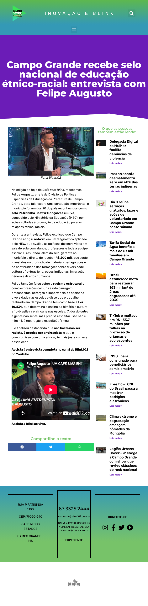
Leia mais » (115, 163)
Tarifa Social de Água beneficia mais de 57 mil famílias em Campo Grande (122, 251)
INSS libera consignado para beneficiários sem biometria (123, 362)
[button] (131, 13)
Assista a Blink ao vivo (28, 424)
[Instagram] (105, 528)
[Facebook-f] (113, 528)
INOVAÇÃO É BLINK (80, 13)
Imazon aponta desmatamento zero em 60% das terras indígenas (123, 180)
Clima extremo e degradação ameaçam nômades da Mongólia (123, 424)
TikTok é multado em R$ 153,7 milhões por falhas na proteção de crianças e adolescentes (123, 328)
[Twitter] (122, 528)
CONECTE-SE (117, 517)
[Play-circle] (130, 528)
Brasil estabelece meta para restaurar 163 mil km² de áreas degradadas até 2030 (123, 287)
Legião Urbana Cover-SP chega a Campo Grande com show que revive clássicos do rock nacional (123, 459)
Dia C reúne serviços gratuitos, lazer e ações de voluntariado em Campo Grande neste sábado (123, 214)
